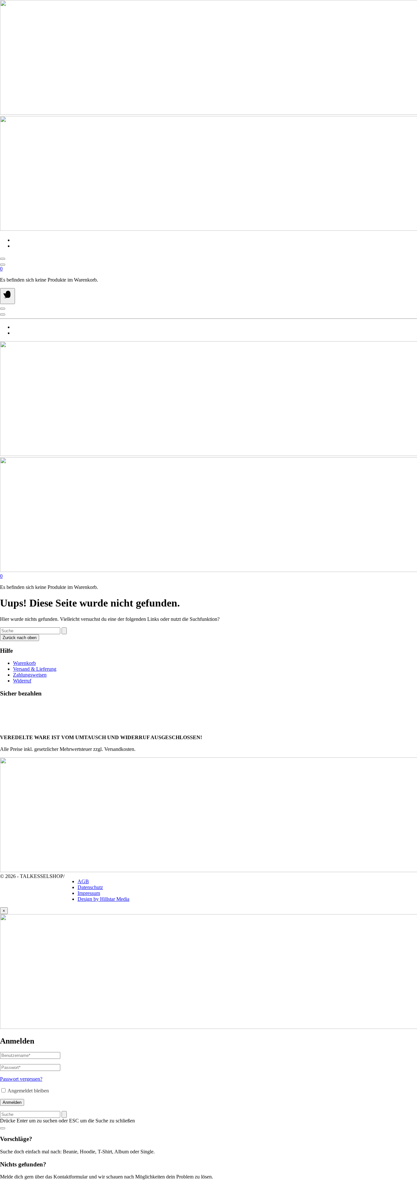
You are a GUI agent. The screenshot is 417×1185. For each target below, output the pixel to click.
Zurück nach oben (19, 637)
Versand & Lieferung (34, 669)
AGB (83, 881)
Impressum (89, 893)
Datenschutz (90, 887)
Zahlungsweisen (30, 675)
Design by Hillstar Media (103, 899)
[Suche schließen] (2, 1128)
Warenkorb (24, 663)
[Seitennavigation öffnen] (7, 296)
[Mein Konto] (2, 265)
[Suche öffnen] (2, 259)
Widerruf (22, 680)
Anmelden (12, 1102)
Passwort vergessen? (21, 1079)
